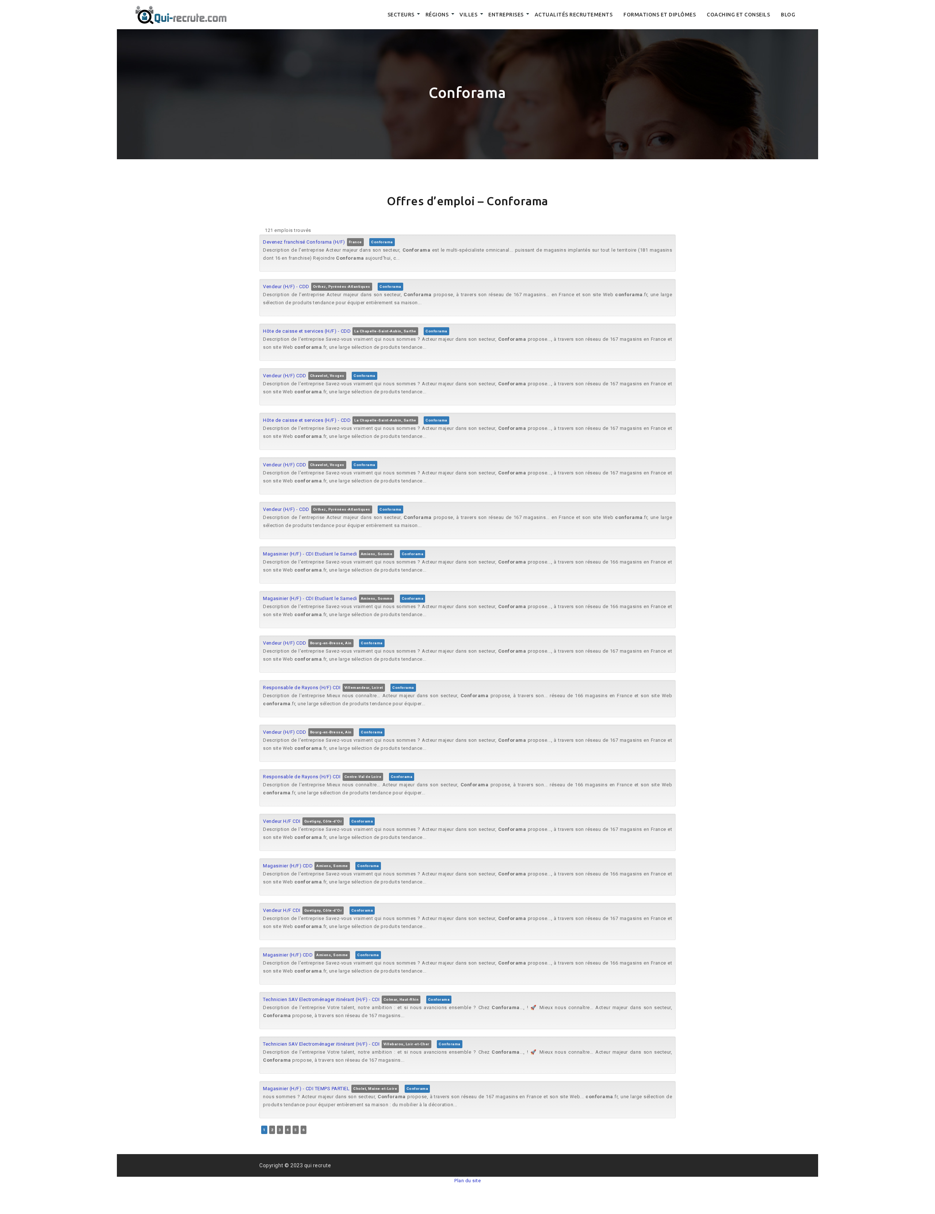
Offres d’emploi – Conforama (467, 200)
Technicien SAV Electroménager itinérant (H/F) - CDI (321, 999)
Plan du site (467, 1180)
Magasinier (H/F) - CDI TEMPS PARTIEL (306, 1088)
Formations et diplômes (659, 15)
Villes (468, 15)
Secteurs (401, 15)
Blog (788, 15)
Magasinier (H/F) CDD (288, 865)
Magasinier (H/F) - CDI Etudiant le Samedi (310, 554)
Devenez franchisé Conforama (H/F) (304, 242)
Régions (437, 15)
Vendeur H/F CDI (282, 821)
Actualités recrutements (574, 15)
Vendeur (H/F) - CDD (286, 286)
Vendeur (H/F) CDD (284, 375)
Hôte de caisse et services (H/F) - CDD (307, 331)
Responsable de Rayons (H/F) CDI (302, 687)
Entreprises (506, 15)
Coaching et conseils (738, 15)
